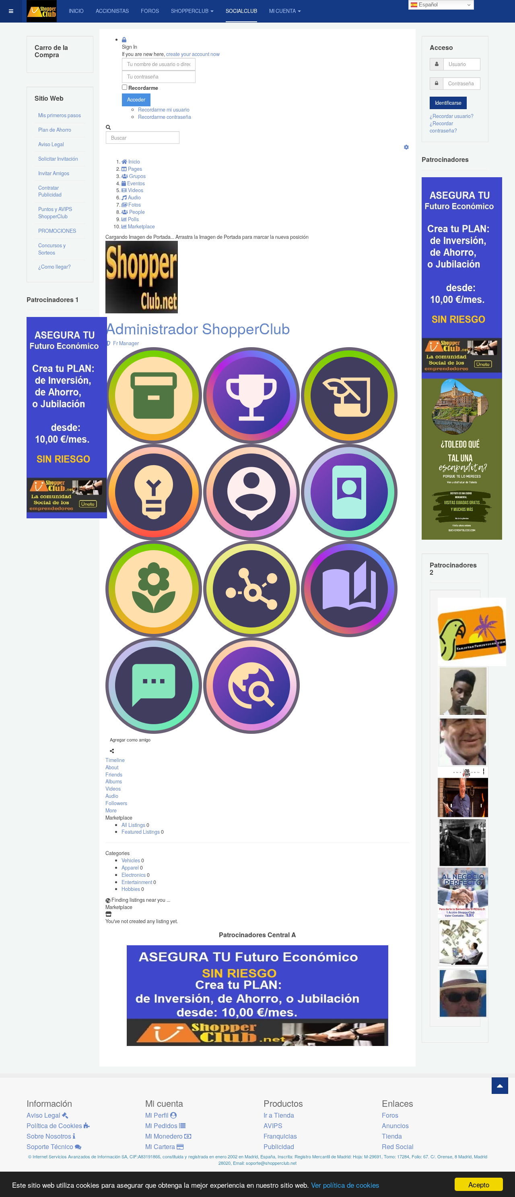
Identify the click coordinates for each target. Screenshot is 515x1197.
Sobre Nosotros (50, 1136)
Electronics (134, 874)
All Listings (134, 824)
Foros (150, 10)
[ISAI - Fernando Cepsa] (463, 741)
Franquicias (280, 1136)
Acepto (478, 1184)
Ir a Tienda (279, 1115)
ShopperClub (189, 10)
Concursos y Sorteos (52, 249)
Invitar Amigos (53, 173)
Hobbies (131, 889)
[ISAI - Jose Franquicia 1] (463, 892)
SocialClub (241, 10)
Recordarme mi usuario (164, 109)
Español (427, 5)
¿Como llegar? (54, 266)
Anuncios (395, 1125)
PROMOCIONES (57, 230)
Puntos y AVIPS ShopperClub (55, 212)
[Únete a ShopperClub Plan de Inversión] (257, 994)
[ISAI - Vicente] (463, 992)
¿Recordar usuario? (452, 116)
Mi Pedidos (162, 1125)
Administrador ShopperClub (197, 328)
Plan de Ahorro (54, 129)
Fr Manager (125, 343)
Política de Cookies (55, 1125)
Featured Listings (141, 831)
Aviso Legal (51, 144)
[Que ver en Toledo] (462, 458)
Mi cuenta (282, 10)
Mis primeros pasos (59, 115)
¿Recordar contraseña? (443, 127)
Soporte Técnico (51, 1146)
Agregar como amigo (130, 739)
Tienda (392, 1136)
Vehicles (131, 860)
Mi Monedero (164, 1136)
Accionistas (112, 10)
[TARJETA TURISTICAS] (472, 631)
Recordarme (143, 88)
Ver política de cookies (345, 1185)
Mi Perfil (157, 1115)
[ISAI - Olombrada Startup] (462, 277)
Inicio (76, 10)
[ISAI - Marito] (463, 841)
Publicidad (279, 1146)
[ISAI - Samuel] (463, 690)
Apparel (131, 867)
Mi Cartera (161, 1146)
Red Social (398, 1146)
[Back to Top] (500, 1085)
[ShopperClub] (42, 11)
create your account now (193, 54)
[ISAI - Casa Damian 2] (463, 791)
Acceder (136, 99)
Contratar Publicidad (50, 191)
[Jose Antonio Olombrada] (67, 417)
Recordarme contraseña (164, 116)
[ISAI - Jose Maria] (463, 942)
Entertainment (137, 882)
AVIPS (273, 1125)
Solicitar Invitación (58, 158)
